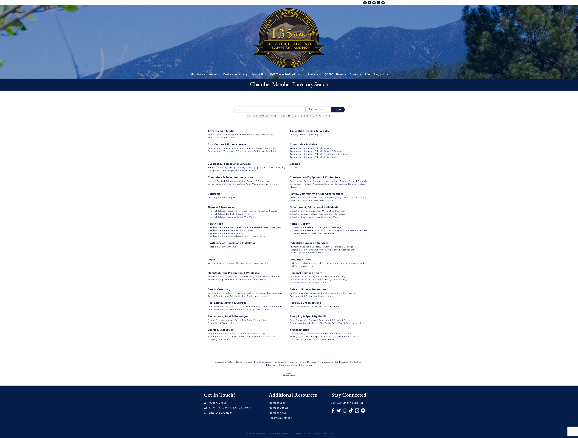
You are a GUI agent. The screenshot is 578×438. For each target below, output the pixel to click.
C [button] (260, 116)
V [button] (316, 116)
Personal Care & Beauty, (302, 276)
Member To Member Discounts (301, 362)
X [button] (323, 116)
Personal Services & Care (306, 273)
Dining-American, (225, 320)
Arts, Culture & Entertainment (227, 144)
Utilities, (293, 293)
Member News (277, 412)
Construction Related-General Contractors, (348, 181)
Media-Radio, (214, 134)
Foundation (259, 74)
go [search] (339, 109)
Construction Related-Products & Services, (311, 184)
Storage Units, (254, 309)
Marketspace (326, 362)
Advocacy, (361, 197)
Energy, (352, 293)
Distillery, (254, 279)
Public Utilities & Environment (309, 289)
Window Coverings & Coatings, (337, 247)
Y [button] (326, 116)
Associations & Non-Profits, (304, 197)
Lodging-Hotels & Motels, (303, 263)
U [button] (313, 116)
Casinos (295, 163)
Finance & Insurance (221, 207)
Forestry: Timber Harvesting (304, 134)
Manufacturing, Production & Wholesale (234, 273)
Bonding (264, 263)
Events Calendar (262, 362)
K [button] (283, 116)
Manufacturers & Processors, (222, 276)
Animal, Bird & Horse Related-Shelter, (227, 296)
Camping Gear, (215, 339)
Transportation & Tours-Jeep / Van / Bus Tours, (329, 333)
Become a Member (280, 417)
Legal (211, 259)
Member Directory (280, 407)
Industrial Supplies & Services (309, 243)
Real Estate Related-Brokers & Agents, (249, 306)
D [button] (263, 116)
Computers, (239, 184)
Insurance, (232, 211)
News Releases (244, 362)
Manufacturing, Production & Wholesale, (228, 279)
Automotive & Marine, (341, 154)
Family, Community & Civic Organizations (316, 193)
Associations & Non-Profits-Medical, (308, 200)
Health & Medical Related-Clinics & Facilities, (230, 230)
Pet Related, (214, 293)
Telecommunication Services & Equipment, (248, 181)
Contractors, (319, 181)
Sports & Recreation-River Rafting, (247, 333)
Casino (293, 167)
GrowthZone (327, 433)
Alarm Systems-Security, (334, 279)
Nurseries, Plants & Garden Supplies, (308, 233)
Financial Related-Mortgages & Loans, (257, 211)
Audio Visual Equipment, (258, 184)
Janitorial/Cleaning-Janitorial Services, (317, 293)
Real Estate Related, (218, 306)
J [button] (280, 116)
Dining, (211, 320)
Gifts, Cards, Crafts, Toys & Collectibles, (338, 323)
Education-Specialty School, (304, 214)
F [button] (269, 116)
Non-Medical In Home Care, (330, 276)
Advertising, (228, 134)
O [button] (295, 116)
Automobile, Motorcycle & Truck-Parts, (309, 154)
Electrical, (342, 293)
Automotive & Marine (303, 144)
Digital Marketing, (264, 134)
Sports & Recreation (221, 329)
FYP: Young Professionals (285, 74)
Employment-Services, (239, 170)
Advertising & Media (221, 131)
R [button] (304, 116)
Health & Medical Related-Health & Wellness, (258, 227)
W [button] (320, 116)
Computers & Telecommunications (230, 177)
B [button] (257, 116)
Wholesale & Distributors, (268, 276)
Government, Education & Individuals (314, 207)
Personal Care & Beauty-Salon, (305, 279)
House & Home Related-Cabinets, (350, 230)
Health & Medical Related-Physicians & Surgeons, (233, 236)
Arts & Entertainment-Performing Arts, (250, 151)
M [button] (289, 116)
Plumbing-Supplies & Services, (305, 247)
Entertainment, (215, 148)
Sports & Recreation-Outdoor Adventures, (229, 336)
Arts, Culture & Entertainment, (262, 148)
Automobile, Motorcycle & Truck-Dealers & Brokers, (316, 151)
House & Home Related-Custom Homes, (311, 230)
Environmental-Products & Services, (308, 296)
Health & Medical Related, (221, 227)
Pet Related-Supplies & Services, (238, 293)
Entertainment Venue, (219, 151)
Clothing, (312, 320)
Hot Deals (278, 362)
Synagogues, (307, 306)
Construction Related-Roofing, (349, 184)
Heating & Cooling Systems (222, 247)
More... (231, 137)
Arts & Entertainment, (235, 148)
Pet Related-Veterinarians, (269, 293)
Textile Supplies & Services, (303, 252)
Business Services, (217, 167)
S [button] (307, 116)
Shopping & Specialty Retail (308, 316)
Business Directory (224, 362)
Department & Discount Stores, (334, 320)
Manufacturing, (246, 276)
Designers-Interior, (217, 170)
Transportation (299, 329)
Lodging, (321, 263)
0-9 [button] (248, 116)
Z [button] (329, 116)
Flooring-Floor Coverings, (329, 227)
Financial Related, (217, 211)
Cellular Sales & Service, (220, 184)
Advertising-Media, (244, 134)
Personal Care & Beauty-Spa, (304, 282)
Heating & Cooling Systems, (304, 250)
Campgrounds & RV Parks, (352, 263)
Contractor (215, 193)
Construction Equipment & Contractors (315, 177)
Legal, (256, 263)
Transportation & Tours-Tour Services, (308, 339)
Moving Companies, (300, 336)
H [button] (275, 116)
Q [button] (301, 116)
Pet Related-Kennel (257, 296)
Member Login (277, 402)
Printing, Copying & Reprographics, (245, 167)
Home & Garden (300, 223)
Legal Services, (226, 263)
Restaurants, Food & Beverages (228, 316)
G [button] (272, 116)
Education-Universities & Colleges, (328, 211)
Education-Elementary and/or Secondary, (311, 217)
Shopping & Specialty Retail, (304, 323)
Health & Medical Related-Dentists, (226, 233)
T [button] (310, 116)
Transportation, (297, 333)
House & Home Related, (302, 227)
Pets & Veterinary (219, 289)
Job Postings (341, 362)
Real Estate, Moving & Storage (227, 302)
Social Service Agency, (330, 197)
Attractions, (332, 263)
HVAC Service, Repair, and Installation (232, 243)
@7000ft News (333, 74)
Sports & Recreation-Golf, (265, 336)
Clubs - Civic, (348, 197)
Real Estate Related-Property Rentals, (227, 309)
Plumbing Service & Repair (221, 197)
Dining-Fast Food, (244, 320)
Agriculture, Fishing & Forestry (309, 131)
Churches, (295, 306)
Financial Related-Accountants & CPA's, (228, 217)
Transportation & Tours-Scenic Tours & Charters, (335, 336)
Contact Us (355, 362)
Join (367, 74)
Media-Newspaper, (217, 137)
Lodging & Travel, (298, 266)
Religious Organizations (305, 302)
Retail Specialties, (299, 320)
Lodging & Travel (301, 259)
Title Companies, (243, 263)
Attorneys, (213, 263)
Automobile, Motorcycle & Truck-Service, (310, 148)
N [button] (292, 116)
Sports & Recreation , (218, 333)
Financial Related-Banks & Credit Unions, (229, 214)
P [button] (298, 116)
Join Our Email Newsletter (347, 402)
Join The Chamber (303, 365)
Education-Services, (300, 211)
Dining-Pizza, (260, 320)
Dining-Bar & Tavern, (218, 323)
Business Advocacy (235, 74)
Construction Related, (301, 181)
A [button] (254, 116)
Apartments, (276, 306)
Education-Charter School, (332, 214)
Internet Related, (216, 181)
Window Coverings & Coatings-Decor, (338, 250)
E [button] (266, 116)
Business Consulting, (274, 167)
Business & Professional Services (229, 163)
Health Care (215, 223)
